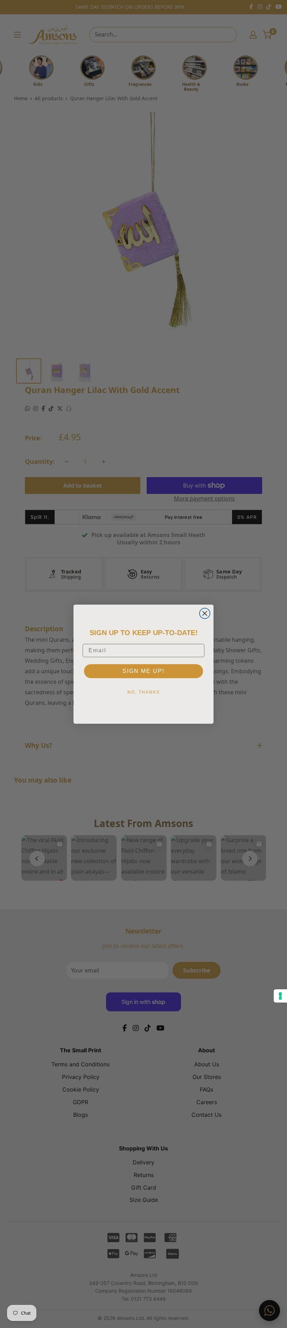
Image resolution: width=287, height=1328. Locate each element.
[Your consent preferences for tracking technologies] (280, 996)
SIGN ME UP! (143, 671)
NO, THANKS (143, 692)
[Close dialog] (205, 613)
